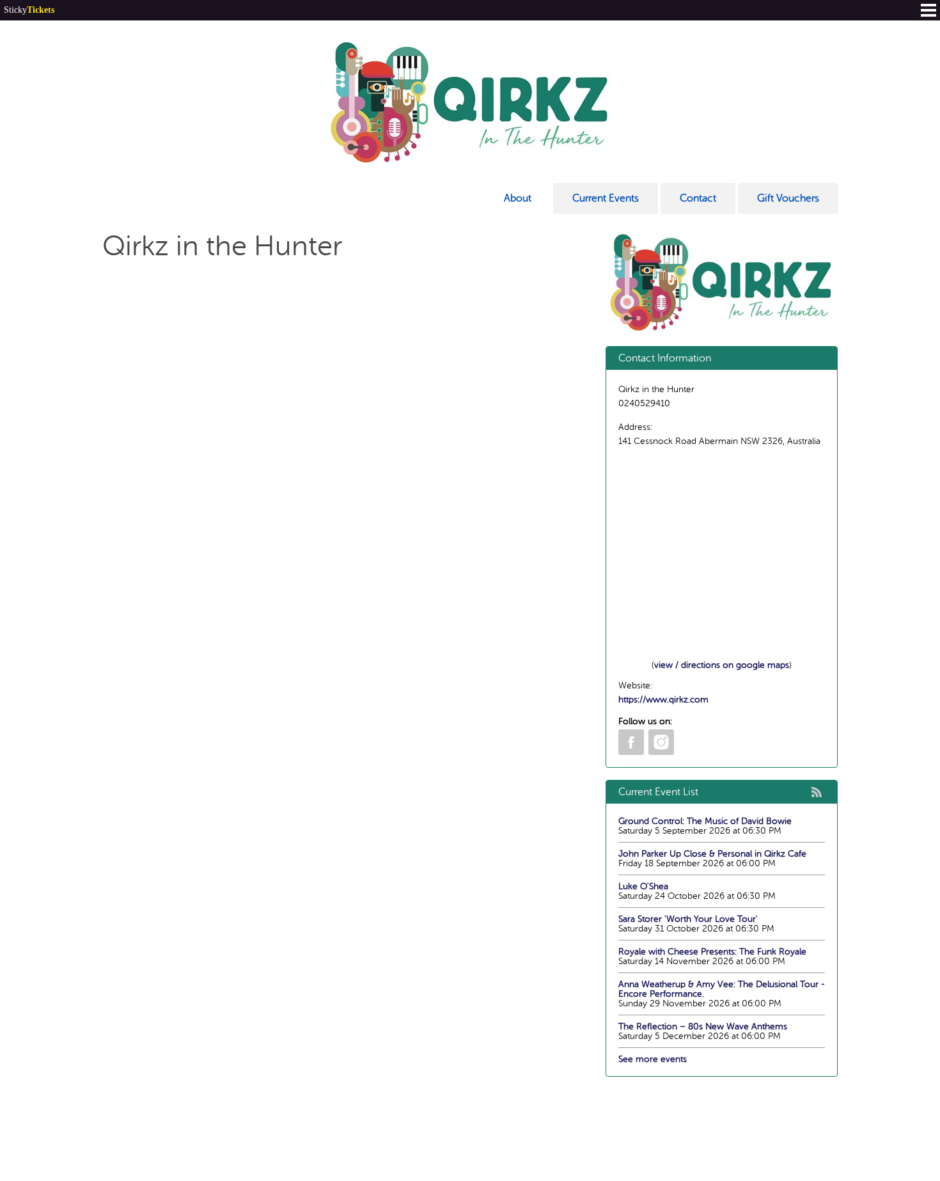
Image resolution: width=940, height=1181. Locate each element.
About (517, 198)
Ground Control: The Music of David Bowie (705, 821)
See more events (652, 1059)
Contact (698, 198)
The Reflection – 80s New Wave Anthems (702, 1026)
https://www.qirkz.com (663, 699)
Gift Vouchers (788, 198)
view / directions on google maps (721, 665)
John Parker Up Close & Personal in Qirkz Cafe (712, 854)
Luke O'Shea (643, 886)
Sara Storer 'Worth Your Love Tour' (688, 919)
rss (816, 792)
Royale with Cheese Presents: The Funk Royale (712, 951)
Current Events (605, 198)
